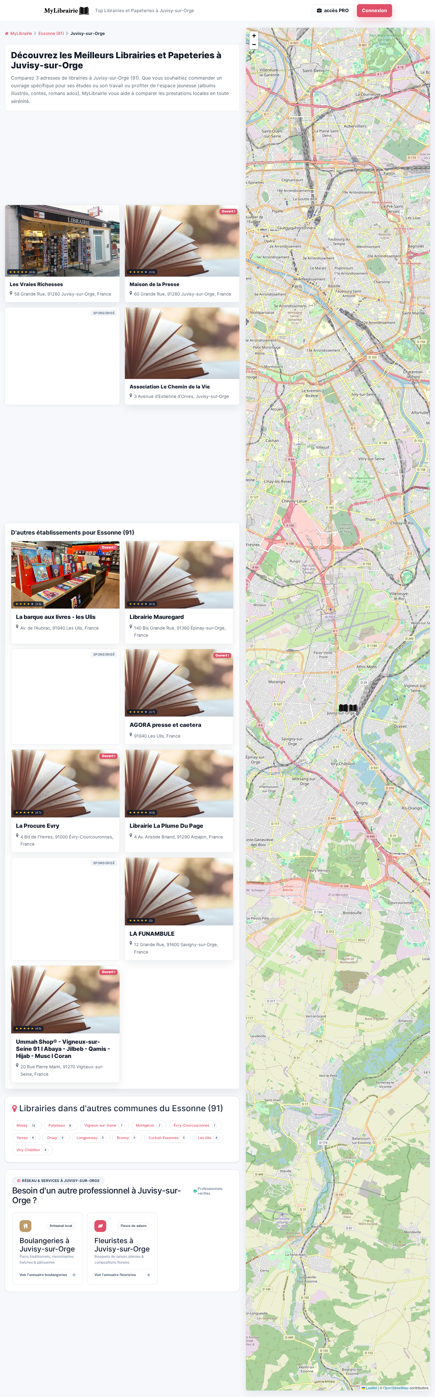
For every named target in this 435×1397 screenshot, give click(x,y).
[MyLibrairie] (66, 11)
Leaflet (371, 1387)
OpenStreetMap (396, 1387)
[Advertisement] (122, 157)
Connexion (374, 10)
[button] (343, 708)
